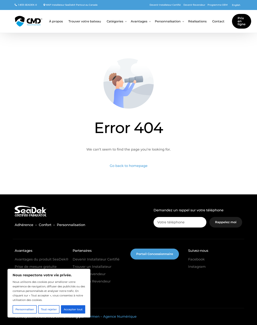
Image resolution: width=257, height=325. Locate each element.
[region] (49, 293)
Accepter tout (73, 309)
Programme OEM (217, 5)
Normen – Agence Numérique (111, 316)
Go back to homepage (129, 166)
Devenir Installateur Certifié (165, 5)
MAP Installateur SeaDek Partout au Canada (71, 5)
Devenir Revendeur (194, 5)
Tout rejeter (49, 309)
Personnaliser (24, 309)
